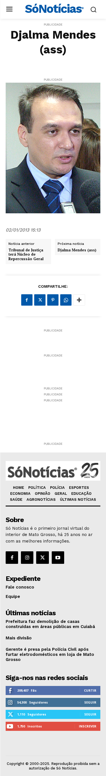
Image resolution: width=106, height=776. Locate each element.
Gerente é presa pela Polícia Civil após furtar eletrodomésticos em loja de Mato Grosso (50, 654)
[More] (79, 300)
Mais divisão (19, 638)
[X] (40, 300)
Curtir (90, 690)
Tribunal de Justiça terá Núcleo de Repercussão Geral (26, 254)
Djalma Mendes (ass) (77, 250)
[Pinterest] (53, 300)
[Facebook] (27, 300)
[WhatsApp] (66, 300)
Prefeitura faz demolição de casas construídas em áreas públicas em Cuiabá (50, 624)
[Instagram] (27, 557)
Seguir (90, 702)
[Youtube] (58, 557)
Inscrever (87, 726)
